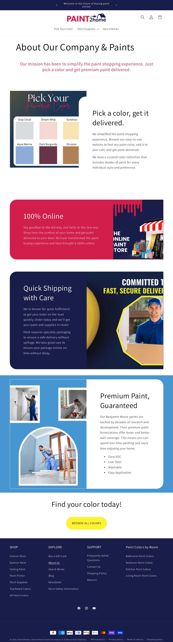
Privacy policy (116, 639)
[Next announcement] (116, 5)
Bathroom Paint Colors (140, 556)
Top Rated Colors (20, 589)
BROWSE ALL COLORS (86, 523)
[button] (88, 29)
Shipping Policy (96, 573)
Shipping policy (155, 639)
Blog (51, 575)
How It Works (56, 569)
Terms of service (135, 639)
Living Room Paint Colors (141, 575)
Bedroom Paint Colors (139, 562)
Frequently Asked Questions (98, 558)
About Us (54, 562)
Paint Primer (17, 575)
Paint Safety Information (63, 589)
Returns (92, 580)
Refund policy (98, 639)
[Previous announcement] (56, 5)
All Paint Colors (19, 595)
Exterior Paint (18, 562)
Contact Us (94, 566)
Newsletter (55, 582)
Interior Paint (18, 556)
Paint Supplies (19, 582)
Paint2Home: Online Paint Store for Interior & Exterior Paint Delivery (52, 639)
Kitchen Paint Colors (138, 569)
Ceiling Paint (17, 569)
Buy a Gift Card (57, 556)
